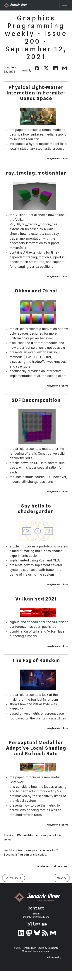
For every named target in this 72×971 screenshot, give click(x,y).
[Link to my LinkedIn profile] (21, 932)
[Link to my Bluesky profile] (37, 932)
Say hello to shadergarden (36, 508)
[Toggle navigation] (64, 5)
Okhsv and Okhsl (36, 291)
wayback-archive (57, 158)
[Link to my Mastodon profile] (29, 932)
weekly (26, 70)
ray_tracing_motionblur (36, 173)
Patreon (23, 854)
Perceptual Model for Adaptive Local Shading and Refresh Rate (36, 748)
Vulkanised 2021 (36, 599)
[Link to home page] (38, 897)
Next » (61, 878)
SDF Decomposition (36, 400)
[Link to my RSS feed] (45, 932)
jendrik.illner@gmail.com (36, 917)
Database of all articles (51, 866)
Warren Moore (27, 835)
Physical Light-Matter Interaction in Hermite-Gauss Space (36, 93)
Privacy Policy (54, 957)
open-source (43, 951)
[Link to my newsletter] (53, 932)
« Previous (13, 878)
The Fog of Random (36, 660)
